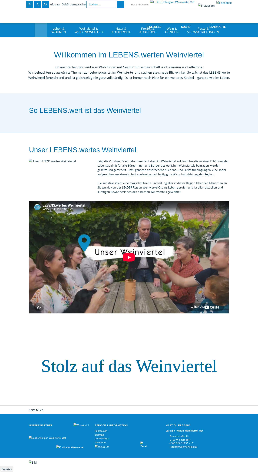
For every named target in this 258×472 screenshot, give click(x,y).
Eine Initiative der (139, 4)
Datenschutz (102, 438)
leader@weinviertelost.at (183, 446)
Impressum (101, 430)
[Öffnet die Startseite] (19, 26)
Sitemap (99, 434)
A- (29, 4)
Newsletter (101, 442)
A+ (45, 4)
